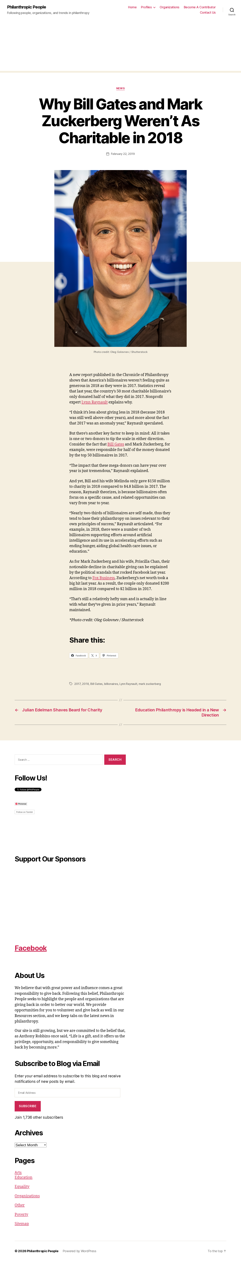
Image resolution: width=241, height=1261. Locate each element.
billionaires (111, 684)
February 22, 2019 (123, 154)
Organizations (169, 7)
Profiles (146, 7)
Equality (22, 1186)
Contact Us (208, 12)
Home (132, 7)
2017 (77, 684)
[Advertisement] (120, 46)
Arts (18, 1172)
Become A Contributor (200, 7)
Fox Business (103, 578)
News (120, 88)
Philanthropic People (26, 7)
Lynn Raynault (95, 402)
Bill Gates (115, 444)
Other (20, 1205)
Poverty (21, 1214)
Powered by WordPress (79, 1251)
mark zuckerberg (150, 684)
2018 (85, 684)
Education (23, 1177)
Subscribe (27, 1106)
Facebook (31, 948)
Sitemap (22, 1223)
